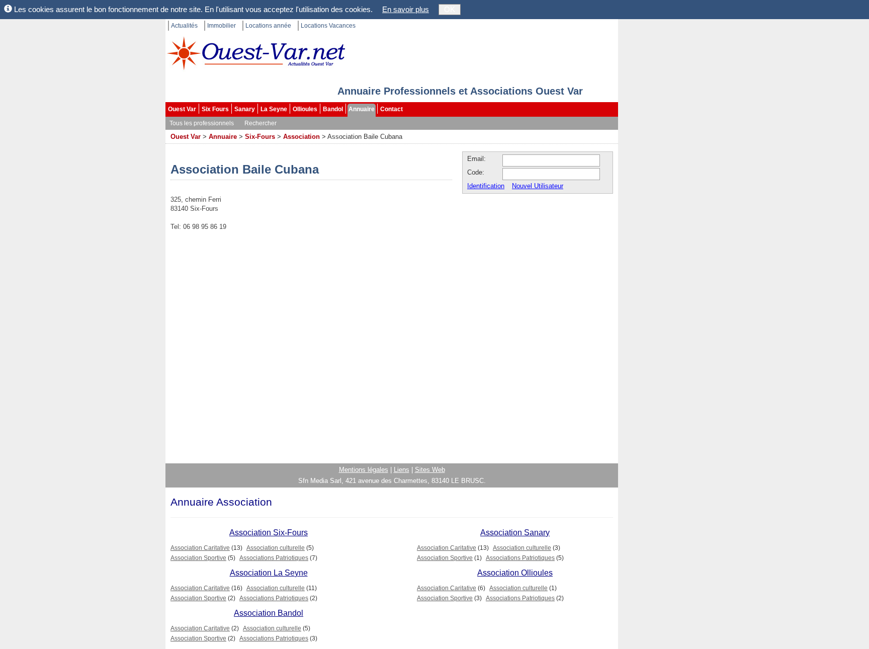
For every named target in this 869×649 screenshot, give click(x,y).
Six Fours (215, 109)
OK (449, 9)
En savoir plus (405, 9)
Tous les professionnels (201, 123)
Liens (401, 469)
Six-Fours (260, 136)
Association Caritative (200, 547)
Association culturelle (275, 547)
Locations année (268, 25)
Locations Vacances (328, 25)
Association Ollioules (515, 573)
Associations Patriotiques (273, 557)
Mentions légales (363, 469)
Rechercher (260, 123)
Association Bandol (268, 613)
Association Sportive (198, 557)
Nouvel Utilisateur (537, 186)
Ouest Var (182, 109)
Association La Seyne (269, 573)
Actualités (184, 25)
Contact (391, 109)
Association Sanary (515, 532)
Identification (485, 186)
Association (301, 136)
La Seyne (273, 109)
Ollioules (305, 109)
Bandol (333, 109)
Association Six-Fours (268, 532)
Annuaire (362, 109)
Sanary (244, 109)
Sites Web (430, 469)
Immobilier (221, 25)
